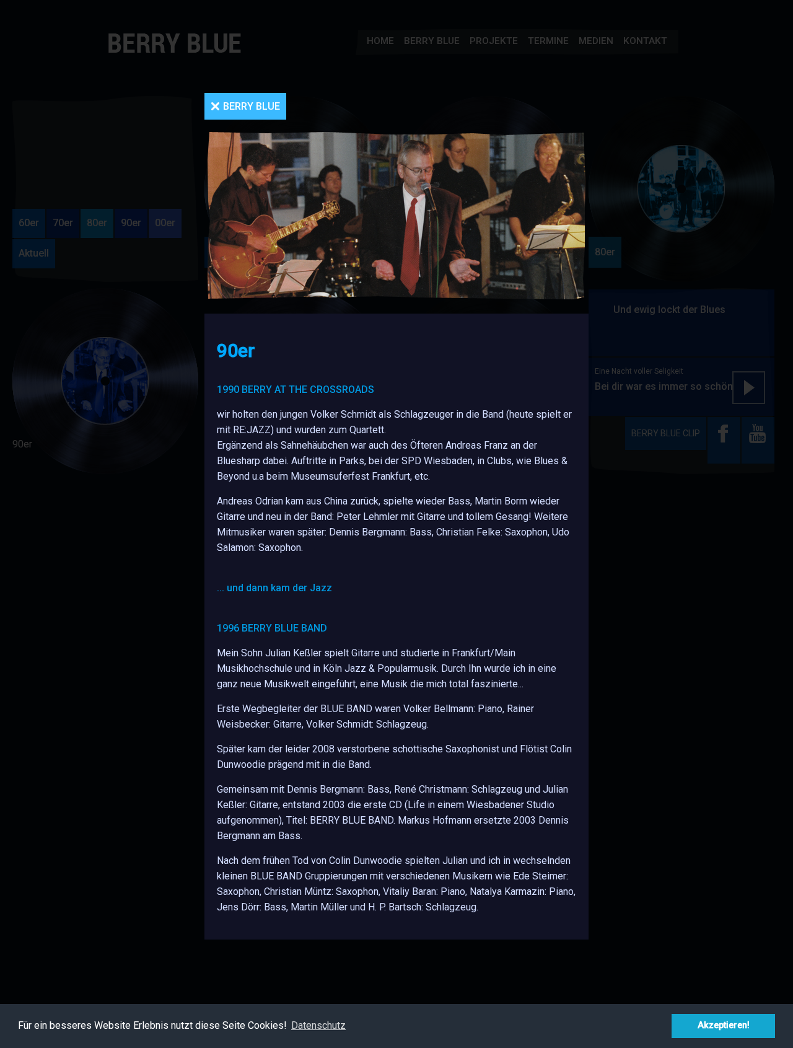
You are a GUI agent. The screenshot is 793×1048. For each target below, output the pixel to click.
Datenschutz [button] (318, 1025)
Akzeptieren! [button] (724, 1025)
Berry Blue (251, 106)
